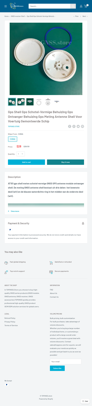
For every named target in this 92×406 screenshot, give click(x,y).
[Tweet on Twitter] (78, 126)
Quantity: (11, 154)
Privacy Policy (9, 322)
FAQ (51, 290)
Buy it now (65, 162)
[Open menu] (5, 6)
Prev (76, 16)
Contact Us (54, 297)
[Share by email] (82, 126)
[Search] (73, 6)
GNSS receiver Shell (18, 16)
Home (6, 16)
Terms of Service (11, 325)
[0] (85, 6)
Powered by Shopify (46, 399)
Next (84, 16)
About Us (53, 293)
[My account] (81, 6)
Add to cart (26, 162)
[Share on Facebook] (69, 126)
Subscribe (57, 368)
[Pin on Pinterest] (74, 126)
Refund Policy (9, 318)
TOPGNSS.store (14, 126)
